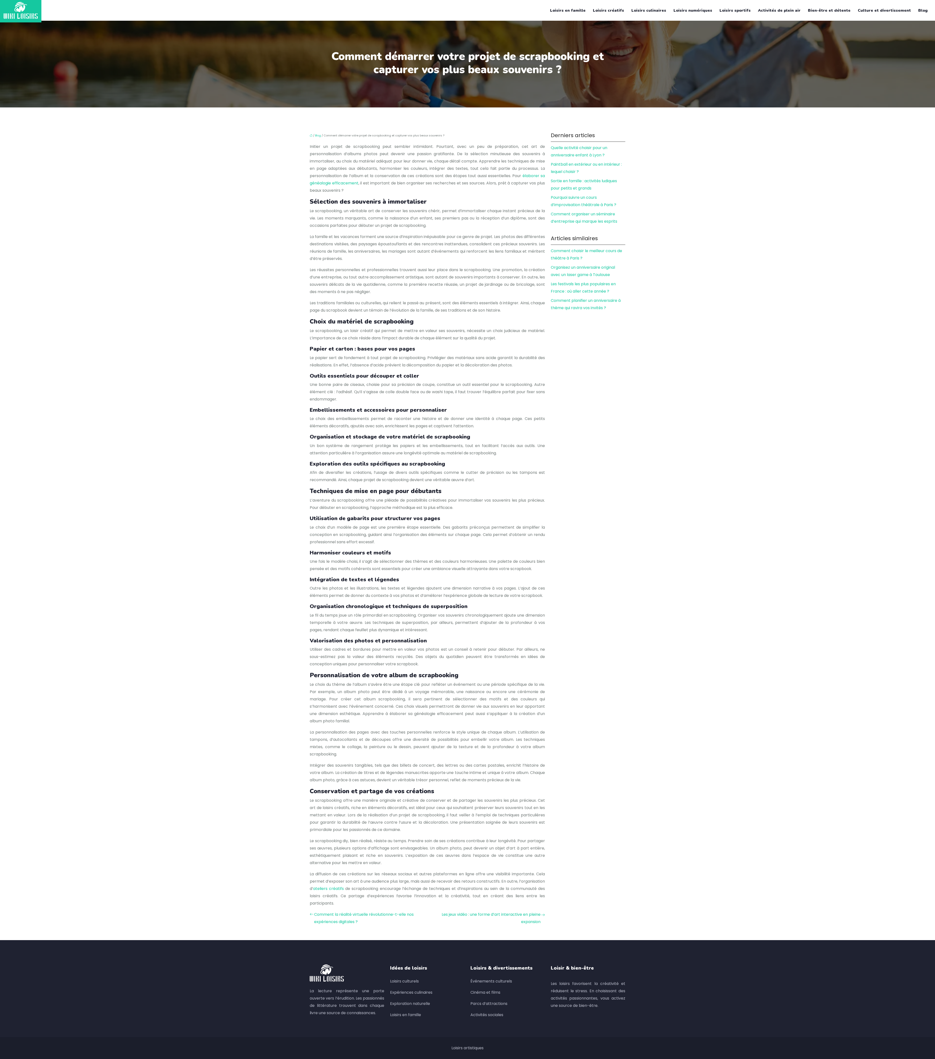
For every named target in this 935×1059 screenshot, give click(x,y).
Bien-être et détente (829, 10)
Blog (923, 10)
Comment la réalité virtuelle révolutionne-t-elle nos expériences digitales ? (364, 918)
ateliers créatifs (328, 888)
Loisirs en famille (568, 10)
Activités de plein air (779, 10)
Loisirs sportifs (735, 10)
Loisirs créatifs (608, 10)
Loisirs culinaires (648, 10)
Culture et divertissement (884, 10)
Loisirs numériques (692, 10)
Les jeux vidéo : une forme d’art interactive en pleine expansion (491, 918)
